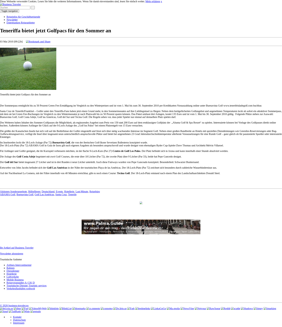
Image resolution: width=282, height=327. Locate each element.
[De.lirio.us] (120, 308)
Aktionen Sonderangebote (13, 191)
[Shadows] (247, 308)
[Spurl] (4, 311)
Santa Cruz (61, 194)
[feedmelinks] (142, 308)
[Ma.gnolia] (173, 308)
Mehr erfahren (152, 1)
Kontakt (17, 317)
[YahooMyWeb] (38, 308)
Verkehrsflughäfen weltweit (21, 288)
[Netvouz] (200, 308)
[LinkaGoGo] (158, 308)
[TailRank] (15, 311)
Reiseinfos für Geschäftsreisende (23, 16)
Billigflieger (34, 191)
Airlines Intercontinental (19, 265)
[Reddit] (225, 308)
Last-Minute (82, 191)
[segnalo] (35, 311)
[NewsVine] (187, 308)
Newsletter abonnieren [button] (11, 253)
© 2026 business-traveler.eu (14, 305)
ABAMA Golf (7, 194)
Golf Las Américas (44, 194)
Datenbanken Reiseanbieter (21, 22)
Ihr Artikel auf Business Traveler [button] (16, 247)
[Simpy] (258, 308)
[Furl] (25, 308)
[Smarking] (270, 308)
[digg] (17, 308)
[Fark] (131, 308)
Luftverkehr (13, 276)
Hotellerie (69, 191)
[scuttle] (235, 308)
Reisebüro (94, 191)
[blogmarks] (79, 308)
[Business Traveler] (10, 4)
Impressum (18, 322)
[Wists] (26, 311)
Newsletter (12, 19)
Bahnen (11, 268)
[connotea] (107, 308)
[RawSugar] (213, 308)
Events (59, 191)
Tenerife (72, 194)
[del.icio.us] (6, 308)
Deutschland (48, 191)
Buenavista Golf (24, 194)
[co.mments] (93, 308)
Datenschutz (19, 320)
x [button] (161, 1)
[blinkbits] (53, 308)
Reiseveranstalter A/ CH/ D (21, 282)
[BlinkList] (65, 308)
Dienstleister (13, 271)
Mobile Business (15, 279)
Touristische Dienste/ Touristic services (27, 285)
